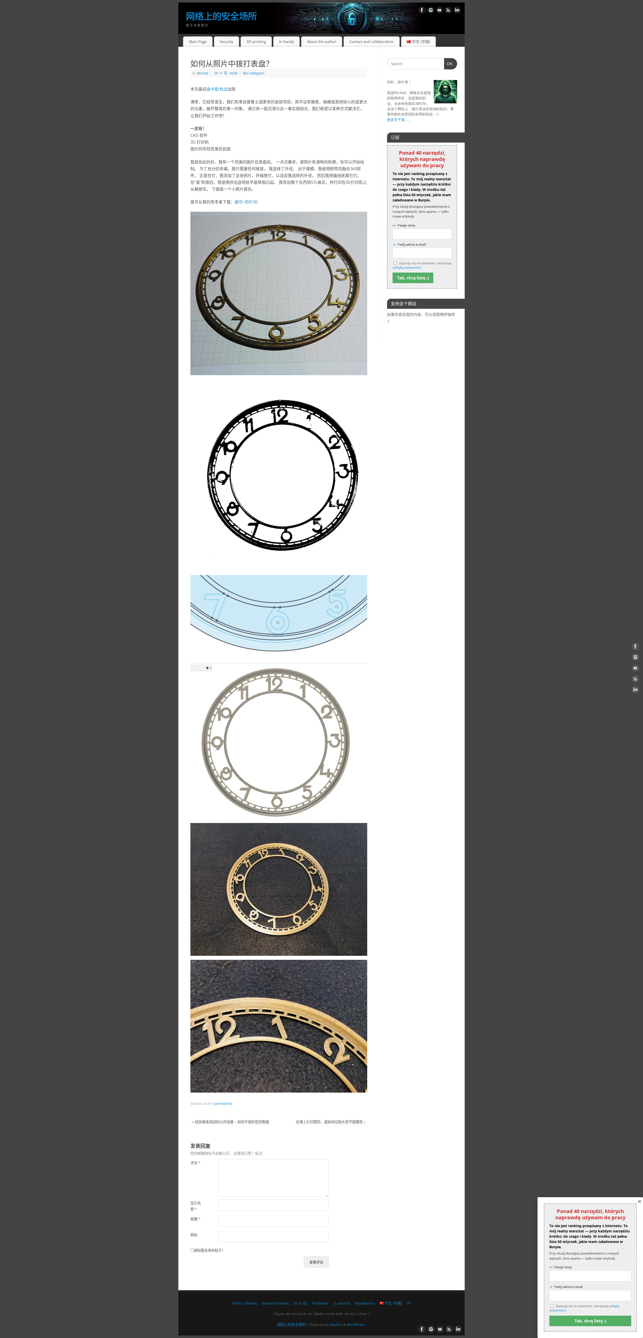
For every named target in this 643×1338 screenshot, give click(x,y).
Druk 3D (300, 1303)
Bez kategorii (253, 73)
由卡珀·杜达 (217, 89)
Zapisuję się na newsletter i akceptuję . (422, 265)
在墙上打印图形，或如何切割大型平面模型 (330, 1121)
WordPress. (356, 1324)
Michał (202, 73)
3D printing (256, 41)
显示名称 (195, 1206)
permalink (223, 1103)
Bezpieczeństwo (275, 1303)
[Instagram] (431, 11)
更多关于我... (399, 120)
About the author (321, 41)
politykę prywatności (407, 267)
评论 (195, 1162)
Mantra (336, 1324)
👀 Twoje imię (404, 225)
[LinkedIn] (457, 11)
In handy (286, 41)
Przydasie (320, 1303)
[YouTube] (439, 11)
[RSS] (448, 11)
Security (226, 41)
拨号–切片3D (246, 202)
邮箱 (195, 1219)
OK (448, 63)
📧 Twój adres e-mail (409, 244)
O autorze (341, 1303)
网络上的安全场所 (221, 16)
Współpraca (365, 1303)
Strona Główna (244, 1303)
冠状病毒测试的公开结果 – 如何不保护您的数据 (230, 1121)
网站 (193, 1234)
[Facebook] (422, 11)
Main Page (198, 41)
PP (409, 1303)
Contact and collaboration (371, 41)
